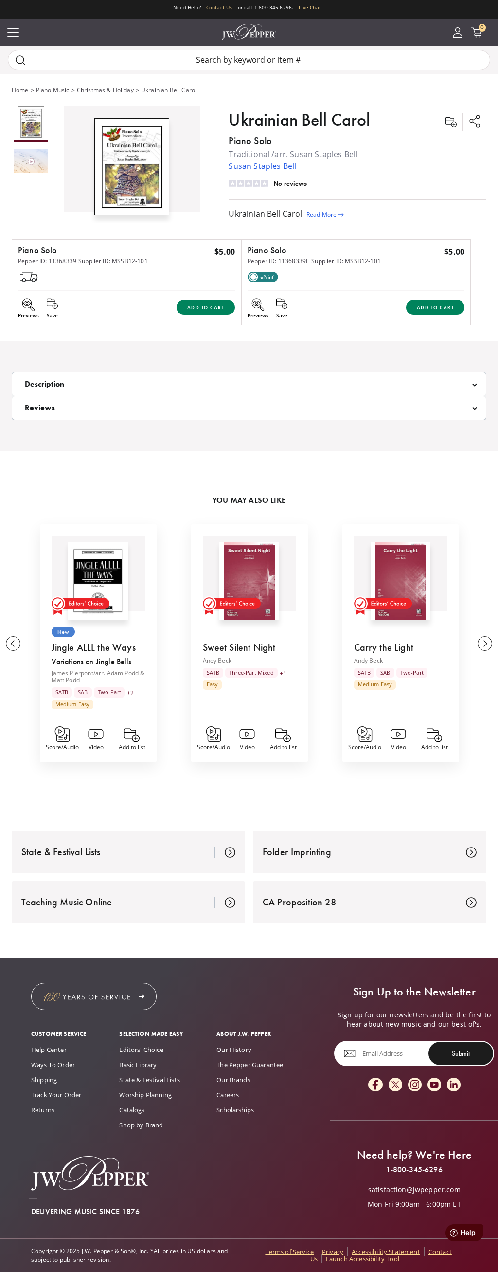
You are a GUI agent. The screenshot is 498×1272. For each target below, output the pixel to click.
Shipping (44, 1079)
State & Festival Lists (149, 1079)
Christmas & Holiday (105, 90)
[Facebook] (375, 1085)
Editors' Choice (141, 1049)
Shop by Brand (141, 1125)
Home (20, 90)
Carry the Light (383, 647)
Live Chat (309, 7)
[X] (395, 1085)
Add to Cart (206, 307)
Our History (233, 1049)
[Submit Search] (20, 60)
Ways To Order (53, 1064)
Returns (42, 1110)
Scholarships (235, 1110)
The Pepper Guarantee (249, 1064)
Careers (227, 1094)
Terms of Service (289, 1251)
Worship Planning (145, 1094)
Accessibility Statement (386, 1251)
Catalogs (131, 1110)
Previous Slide (13, 643)
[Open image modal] (131, 170)
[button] (132, 164)
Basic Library (138, 1064)
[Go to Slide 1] (31, 124)
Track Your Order (56, 1094)
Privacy (332, 1251)
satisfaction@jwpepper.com (414, 1190)
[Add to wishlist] (450, 122)
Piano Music (53, 90)
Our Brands (233, 1079)
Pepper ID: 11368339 (47, 261)
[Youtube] (434, 1085)
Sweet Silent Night (239, 647)
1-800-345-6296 (414, 1169)
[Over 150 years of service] (94, 996)
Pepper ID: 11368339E (278, 261)
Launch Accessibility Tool (362, 1258)
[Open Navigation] (13, 32)
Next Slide (485, 643)
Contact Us (219, 7)
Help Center (49, 1049)
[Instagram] (415, 1085)
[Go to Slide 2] (31, 162)
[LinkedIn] (454, 1085)
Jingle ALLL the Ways (94, 647)
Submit (461, 1053)
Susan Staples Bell (262, 166)
